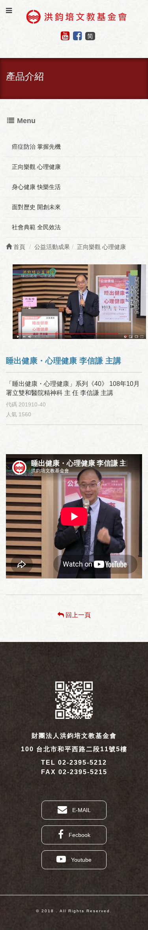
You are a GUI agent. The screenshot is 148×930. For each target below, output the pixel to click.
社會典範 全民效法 (36, 227)
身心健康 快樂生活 (36, 186)
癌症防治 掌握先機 (36, 146)
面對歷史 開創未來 (36, 207)
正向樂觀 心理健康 (36, 166)
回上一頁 (77, 615)
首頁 (18, 246)
